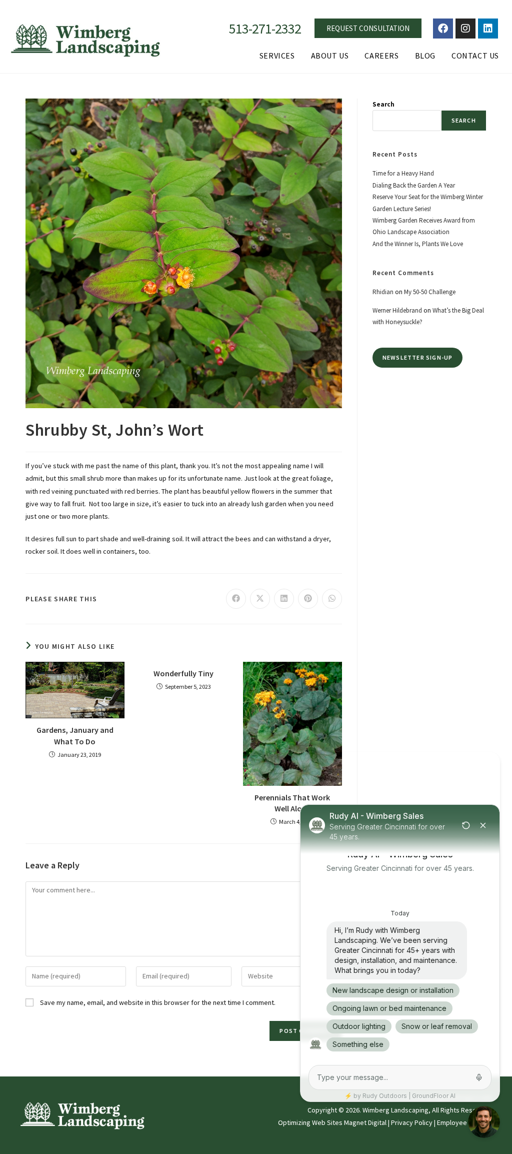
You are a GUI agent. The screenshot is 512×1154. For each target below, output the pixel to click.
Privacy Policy (411, 1122)
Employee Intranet (464, 1122)
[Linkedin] (488, 29)
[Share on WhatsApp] (332, 599)
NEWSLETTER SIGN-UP (417, 357)
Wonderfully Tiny (184, 673)
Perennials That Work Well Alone (292, 802)
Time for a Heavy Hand (403, 173)
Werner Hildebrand (397, 310)
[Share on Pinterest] (308, 599)
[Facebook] (443, 29)
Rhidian (383, 292)
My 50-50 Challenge (430, 292)
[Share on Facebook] (236, 599)
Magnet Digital (365, 1122)
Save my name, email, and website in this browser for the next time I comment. (158, 1002)
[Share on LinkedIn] (284, 599)
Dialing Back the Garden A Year (413, 185)
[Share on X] (260, 599)
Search (383, 104)
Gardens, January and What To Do (75, 735)
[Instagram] (466, 29)
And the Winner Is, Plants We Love (417, 244)
